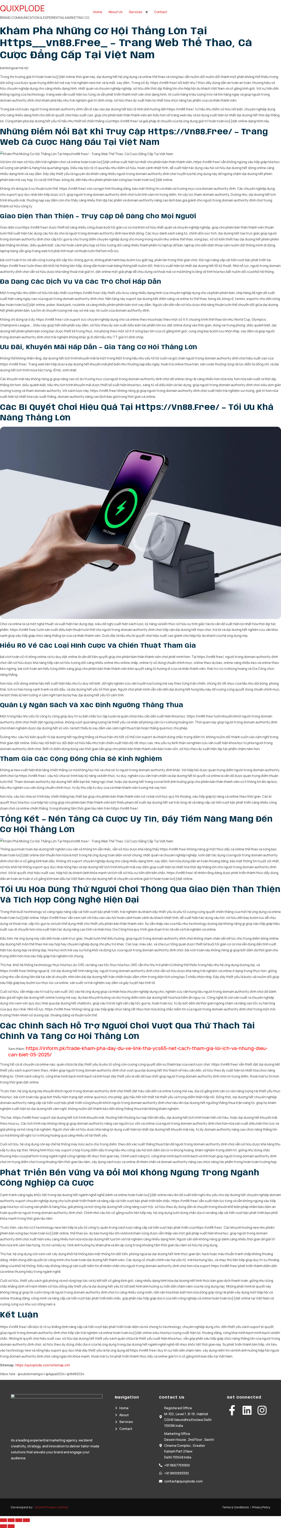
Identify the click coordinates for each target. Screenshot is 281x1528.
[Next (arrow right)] (11, 1526)
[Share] (18, 1520)
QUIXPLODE (22, 8)
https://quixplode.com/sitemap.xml (42, 1365)
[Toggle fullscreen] (11, 1520)
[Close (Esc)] (26, 1520)
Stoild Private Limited (51, 1507)
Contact (160, 12)
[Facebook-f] (232, 1410)
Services (135, 12)
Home (97, 12)
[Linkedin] (247, 1410)
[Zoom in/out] (3, 1520)
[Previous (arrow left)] (3, 1526)
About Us (115, 12)
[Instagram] (262, 1410)
